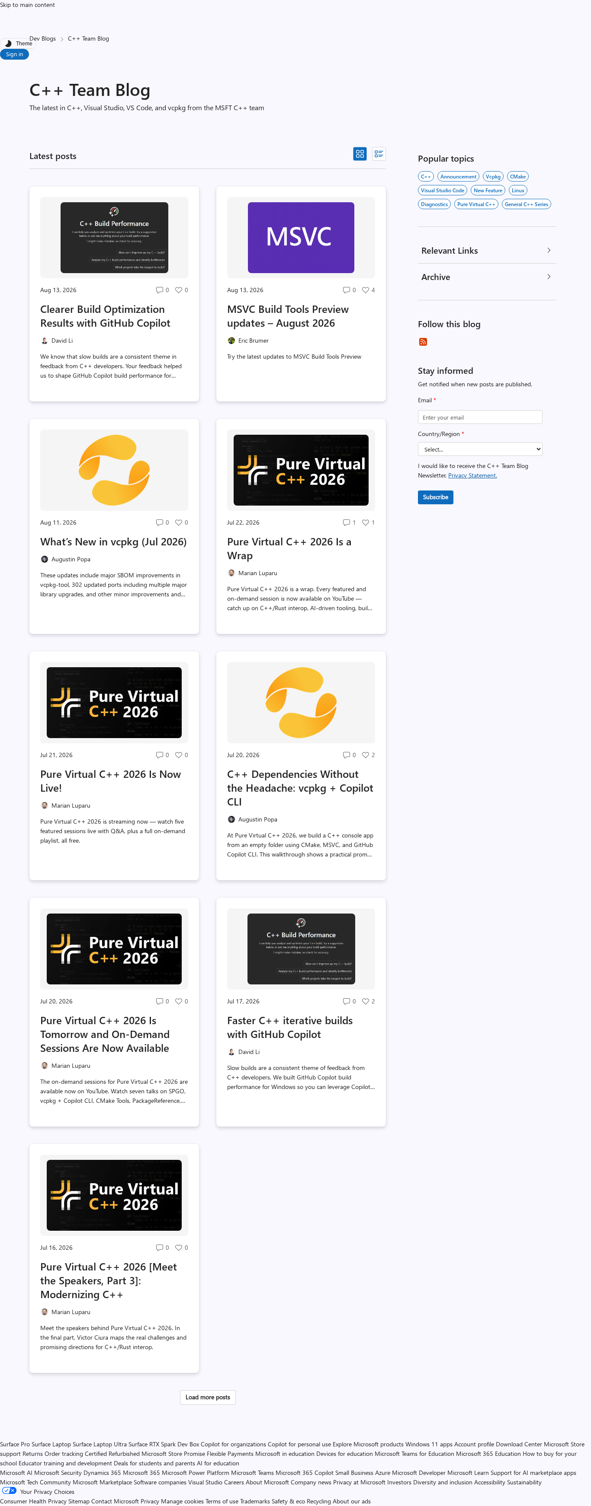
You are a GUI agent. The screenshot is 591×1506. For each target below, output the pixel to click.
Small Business (354, 1472)
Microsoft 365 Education (488, 1453)
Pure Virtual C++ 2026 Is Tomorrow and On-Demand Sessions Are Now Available (105, 1033)
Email (427, 400)
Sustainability (524, 1482)
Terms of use (222, 1501)
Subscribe (435, 497)
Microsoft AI (16, 1472)
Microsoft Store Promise (173, 1453)
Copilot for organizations (233, 1444)
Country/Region (441, 434)
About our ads (352, 1501)
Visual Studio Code (442, 190)
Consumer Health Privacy (33, 1501)
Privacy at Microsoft (359, 1482)
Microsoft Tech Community (35, 1482)
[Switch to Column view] (379, 154)
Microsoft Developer (419, 1472)
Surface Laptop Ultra (100, 1444)
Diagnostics (434, 204)
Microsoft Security (58, 1472)
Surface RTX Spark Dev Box (163, 1444)
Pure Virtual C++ (476, 204)
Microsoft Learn (468, 1472)
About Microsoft (267, 1482)
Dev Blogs (42, 38)
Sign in (14, 53)
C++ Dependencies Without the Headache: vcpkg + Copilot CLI (300, 787)
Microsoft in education (285, 1453)
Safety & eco (288, 1501)
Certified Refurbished (112, 1453)
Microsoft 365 (141, 1472)
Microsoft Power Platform (195, 1472)
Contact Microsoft (115, 1501)
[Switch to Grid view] (360, 154)
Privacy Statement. (472, 475)
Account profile (474, 1444)
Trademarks (255, 1501)
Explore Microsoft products (368, 1444)
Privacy (151, 1501)
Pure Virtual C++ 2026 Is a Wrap (289, 548)
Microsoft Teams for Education (414, 1453)
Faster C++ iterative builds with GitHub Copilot (290, 1027)
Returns (32, 1453)
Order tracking (64, 1453)
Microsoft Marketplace (102, 1482)
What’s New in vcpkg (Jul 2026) (113, 541)
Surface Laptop (51, 1444)
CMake (518, 176)
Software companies (160, 1482)
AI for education (218, 1463)
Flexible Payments (230, 1453)
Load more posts (208, 1397)
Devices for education (344, 1453)
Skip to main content (27, 4)
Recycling (319, 1501)
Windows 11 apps (429, 1444)
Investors (399, 1482)
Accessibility (489, 1482)
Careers (234, 1482)
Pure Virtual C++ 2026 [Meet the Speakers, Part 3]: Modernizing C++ (108, 1280)
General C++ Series (526, 204)
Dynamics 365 (102, 1472)
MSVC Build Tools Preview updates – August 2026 (288, 315)
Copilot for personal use (299, 1444)
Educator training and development (65, 1463)
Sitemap (79, 1501)
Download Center (519, 1444)
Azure (382, 1472)
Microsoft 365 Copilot (305, 1472)
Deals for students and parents (154, 1463)
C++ (426, 176)
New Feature (488, 190)
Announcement (458, 176)
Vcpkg (493, 176)
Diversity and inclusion (442, 1482)
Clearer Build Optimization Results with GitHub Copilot (105, 315)
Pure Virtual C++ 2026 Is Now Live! (110, 780)
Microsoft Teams (252, 1472)
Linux (518, 190)
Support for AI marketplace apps (533, 1472)
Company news (311, 1482)
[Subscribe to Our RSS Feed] (423, 342)
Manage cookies (182, 1501)
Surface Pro (15, 1444)
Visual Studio (205, 1482)
